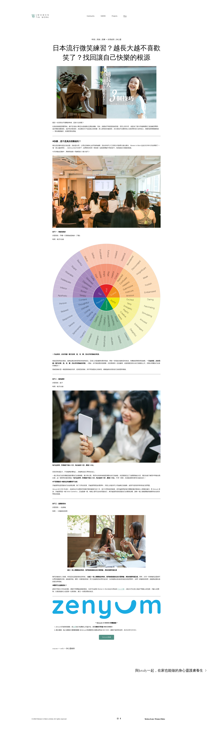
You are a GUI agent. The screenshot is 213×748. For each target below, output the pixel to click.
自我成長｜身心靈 (114, 39)
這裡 (74, 627)
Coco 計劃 (121, 589)
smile (62, 648)
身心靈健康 (70, 648)
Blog (124, 16)
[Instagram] (118, 718)
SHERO (103, 16)
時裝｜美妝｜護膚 (98, 39)
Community (91, 16)
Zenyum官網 (106, 637)
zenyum (55, 648)
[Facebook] (120, 718)
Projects (114, 16)
